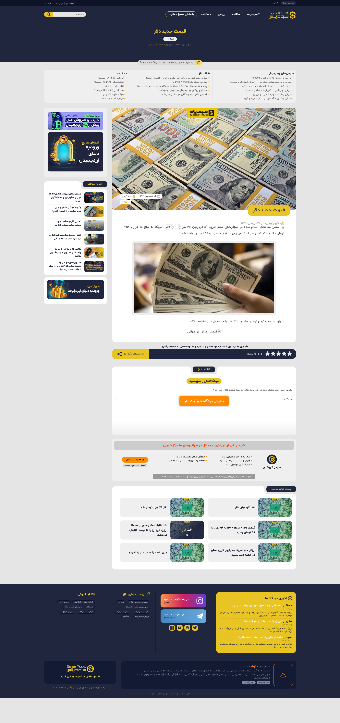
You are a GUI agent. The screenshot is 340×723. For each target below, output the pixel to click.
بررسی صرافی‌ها (142, 616)
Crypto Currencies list (83, 602)
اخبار (178, 44)
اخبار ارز (170, 39)
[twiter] (195, 628)
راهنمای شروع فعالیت (181, 14)
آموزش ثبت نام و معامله (135, 465)
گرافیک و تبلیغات (86, 611)
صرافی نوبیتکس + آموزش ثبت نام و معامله (268, 90)
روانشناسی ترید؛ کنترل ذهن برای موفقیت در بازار (258, 605)
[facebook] (172, 628)
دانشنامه (206, 14)
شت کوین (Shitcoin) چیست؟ (108, 90)
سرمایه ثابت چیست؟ (113, 98)
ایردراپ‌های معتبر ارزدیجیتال (137, 606)
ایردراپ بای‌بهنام (67, 611)
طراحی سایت (186, 693)
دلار (168, 227)
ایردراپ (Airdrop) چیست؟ (111, 78)
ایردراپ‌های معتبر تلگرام (139, 602)
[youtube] (180, 628)
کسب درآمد (253, 14)
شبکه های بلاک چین (113, 94)
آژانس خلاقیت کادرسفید (158, 693)
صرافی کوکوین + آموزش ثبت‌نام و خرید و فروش (266, 86)
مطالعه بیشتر (263, 682)
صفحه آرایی (64, 602)
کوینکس (126, 616)
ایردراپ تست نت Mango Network (190, 82)
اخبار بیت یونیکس (141, 611)
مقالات (236, 14)
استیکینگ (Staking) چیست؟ (108, 82)
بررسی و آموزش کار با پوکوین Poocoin (271, 78)
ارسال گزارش (249, 682)
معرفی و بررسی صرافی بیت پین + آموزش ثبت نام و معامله (260, 82)
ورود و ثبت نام (135, 460)
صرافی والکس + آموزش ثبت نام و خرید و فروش (266, 98)
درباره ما (59, 3)
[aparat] (187, 628)
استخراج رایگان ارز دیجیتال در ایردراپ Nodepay (183, 90)
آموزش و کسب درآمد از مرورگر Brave (263, 621)
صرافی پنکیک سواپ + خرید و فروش (272, 94)
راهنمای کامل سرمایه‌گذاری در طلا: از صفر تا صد (183, 94)
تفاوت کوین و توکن (114, 86)
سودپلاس (186, 44)
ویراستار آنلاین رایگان (72, 606)
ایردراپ (274, 2)
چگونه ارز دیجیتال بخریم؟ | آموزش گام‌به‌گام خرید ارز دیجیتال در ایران (171, 86)
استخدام (70, 3)
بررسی (221, 14)
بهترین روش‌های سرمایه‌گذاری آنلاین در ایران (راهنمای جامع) (176, 78)
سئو (178, 693)
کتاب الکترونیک (122, 611)
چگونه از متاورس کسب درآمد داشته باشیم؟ (260, 637)
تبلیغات (48, 3)
